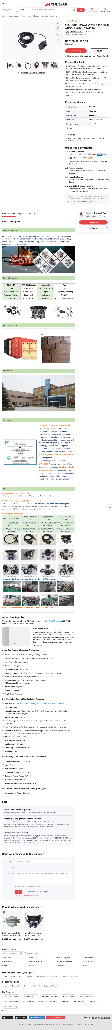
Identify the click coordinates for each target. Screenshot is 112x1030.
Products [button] (22, 10)
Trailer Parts (25, 16)
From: (12, 862)
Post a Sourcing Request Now (26, 896)
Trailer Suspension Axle (47, 986)
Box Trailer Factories (30, 996)
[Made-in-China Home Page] (56, 4)
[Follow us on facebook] (93, 1017)
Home (4, 16)
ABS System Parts (28, 1001)
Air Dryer (5, 965)
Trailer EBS (32, 958)
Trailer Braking (64, 1001)
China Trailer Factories (11, 996)
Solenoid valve (7, 962)
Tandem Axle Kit (29, 986)
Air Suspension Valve (36, 962)
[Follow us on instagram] (99, 1017)
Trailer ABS (6, 958)
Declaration (79, 1024)
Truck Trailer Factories (49, 996)
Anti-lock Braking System (26, 704)
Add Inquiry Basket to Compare (33, 72)
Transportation (14, 16)
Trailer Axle (35, 16)
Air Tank (32, 965)
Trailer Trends (92, 1001)
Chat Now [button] (101, 51)
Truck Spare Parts (89, 962)
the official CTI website (53, 621)
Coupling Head (61, 965)
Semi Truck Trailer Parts (47, 1001)
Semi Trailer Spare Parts (64, 962)
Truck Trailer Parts (86, 996)
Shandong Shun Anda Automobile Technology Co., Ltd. (77, 32)
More (4, 1011)
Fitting (85, 965)
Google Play (21, 1017)
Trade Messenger (37, 1017)
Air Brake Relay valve (63, 958)
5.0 (88, 216)
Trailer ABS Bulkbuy (10, 1007)
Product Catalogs (33, 953)
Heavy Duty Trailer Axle (49, 16)
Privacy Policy (89, 1024)
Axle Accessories (58, 704)
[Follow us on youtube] (102, 1017)
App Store (7, 1017)
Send (18, 892)
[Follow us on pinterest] (105, 1017)
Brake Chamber (41, 704)
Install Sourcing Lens (57, 1017)
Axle (49, 704)
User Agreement (68, 1024)
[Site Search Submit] (81, 10)
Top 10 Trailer (78, 1001)
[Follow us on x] (96, 1017)
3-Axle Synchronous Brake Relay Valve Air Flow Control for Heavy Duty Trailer (11, 935)
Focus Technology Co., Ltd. (41, 1024)
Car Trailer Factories (68, 996)
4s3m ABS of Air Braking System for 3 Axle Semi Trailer (32, 935)
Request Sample (103, 56)
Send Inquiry (76, 51)
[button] (3, 3)
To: (13, 868)
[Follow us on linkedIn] (109, 1017)
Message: (11, 873)
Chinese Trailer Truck (11, 1001)
